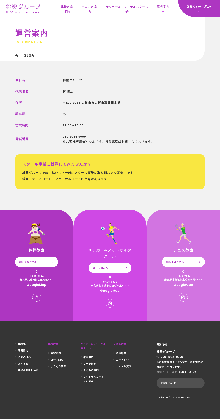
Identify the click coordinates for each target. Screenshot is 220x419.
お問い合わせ (168, 383)
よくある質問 (58, 366)
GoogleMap (36, 285)
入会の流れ (24, 357)
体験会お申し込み (199, 6)
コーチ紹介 (57, 359)
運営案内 (163, 6)
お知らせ (23, 363)
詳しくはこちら (28, 262)
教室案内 (56, 353)
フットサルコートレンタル (93, 378)
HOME (22, 344)
